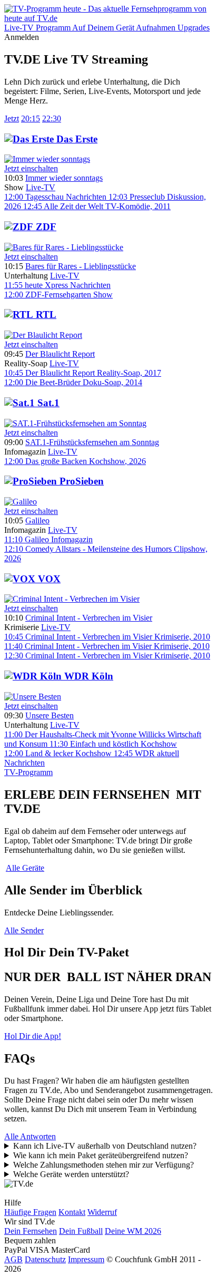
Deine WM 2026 (133, 1231)
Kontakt (71, 1212)
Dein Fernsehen (30, 1231)
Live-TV (40, 187)
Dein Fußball (81, 1231)
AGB (13, 1259)
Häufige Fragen (30, 1212)
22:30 (51, 118)
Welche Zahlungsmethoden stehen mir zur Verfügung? (103, 1164)
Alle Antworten (30, 1136)
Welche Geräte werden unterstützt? (71, 1174)
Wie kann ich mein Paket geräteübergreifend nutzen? (100, 1155)
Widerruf (102, 1212)
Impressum (86, 1259)
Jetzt (11, 118)
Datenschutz (45, 1259)
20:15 (30, 118)
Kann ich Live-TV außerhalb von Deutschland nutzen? (104, 1145)
